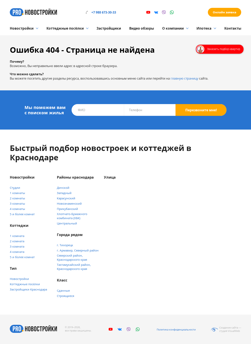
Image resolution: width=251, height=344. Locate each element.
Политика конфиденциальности (176, 329)
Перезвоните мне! (201, 110)
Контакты (232, 28)
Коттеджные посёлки (65, 28)
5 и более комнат (22, 214)
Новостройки (22, 28)
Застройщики (108, 28)
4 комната (17, 252)
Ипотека (203, 28)
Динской (63, 188)
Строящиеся (65, 296)
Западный (64, 193)
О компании (173, 28)
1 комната (17, 236)
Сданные (63, 290)
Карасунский (66, 198)
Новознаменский (69, 203)
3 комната (17, 246)
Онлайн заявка (224, 12)
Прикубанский (67, 209)
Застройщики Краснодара (28, 289)
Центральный (67, 223)
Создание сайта (228, 327)
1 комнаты (17, 193)
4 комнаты (17, 209)
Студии (15, 188)
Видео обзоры (141, 28)
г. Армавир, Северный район (78, 250)
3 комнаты (17, 203)
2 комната (17, 241)
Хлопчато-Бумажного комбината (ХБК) (72, 216)
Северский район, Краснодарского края (72, 257)
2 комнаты (17, 198)
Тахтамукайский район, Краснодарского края (74, 267)
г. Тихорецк (65, 245)
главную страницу (184, 78)
